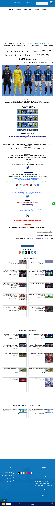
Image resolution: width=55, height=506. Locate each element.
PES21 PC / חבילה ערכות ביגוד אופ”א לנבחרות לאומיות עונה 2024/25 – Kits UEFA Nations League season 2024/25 (11, 284)
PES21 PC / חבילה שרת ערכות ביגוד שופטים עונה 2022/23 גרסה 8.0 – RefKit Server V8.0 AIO (11, 307)
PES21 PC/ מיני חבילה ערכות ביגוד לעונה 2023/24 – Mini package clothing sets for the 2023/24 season (11, 295)
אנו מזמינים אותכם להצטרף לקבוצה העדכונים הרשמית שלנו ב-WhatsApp (27, 188)
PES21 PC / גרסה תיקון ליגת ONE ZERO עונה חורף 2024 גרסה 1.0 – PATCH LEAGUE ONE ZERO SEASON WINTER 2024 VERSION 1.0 (37, 411)
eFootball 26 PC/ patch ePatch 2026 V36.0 (37, 353)
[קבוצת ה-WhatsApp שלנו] (20, 185)
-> (41, 188)
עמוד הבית (44, 9)
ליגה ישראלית (18, 9)
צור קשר (41, 238)
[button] (35, 252)
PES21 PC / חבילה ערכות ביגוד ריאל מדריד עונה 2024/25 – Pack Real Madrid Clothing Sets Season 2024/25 (11, 262)
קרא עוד (43, 495)
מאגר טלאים (37, 9)
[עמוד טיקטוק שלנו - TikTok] (17, 185)
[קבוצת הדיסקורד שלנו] (24, 185)
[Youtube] (26, 473)
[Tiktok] (19, 473)
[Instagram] (29, 473)
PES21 (36, 43)
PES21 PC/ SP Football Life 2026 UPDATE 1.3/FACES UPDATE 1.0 (11, 379)
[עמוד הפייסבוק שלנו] (38, 185)
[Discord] (21, 473)
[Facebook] (31, 473)
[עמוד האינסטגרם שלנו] (34, 185)
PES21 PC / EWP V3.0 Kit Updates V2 (38, 283)
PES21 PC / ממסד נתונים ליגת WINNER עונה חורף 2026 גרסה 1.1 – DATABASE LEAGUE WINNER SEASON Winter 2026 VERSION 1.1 (11, 345)
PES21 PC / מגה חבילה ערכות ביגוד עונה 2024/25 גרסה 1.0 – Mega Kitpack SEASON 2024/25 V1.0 (11, 271)
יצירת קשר (11, 9)
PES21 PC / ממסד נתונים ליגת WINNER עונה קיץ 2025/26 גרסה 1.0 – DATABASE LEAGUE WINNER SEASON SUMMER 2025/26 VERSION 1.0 (37, 370)
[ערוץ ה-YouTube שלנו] (27, 185)
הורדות (30, 9)
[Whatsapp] (24, 473)
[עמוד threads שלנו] (31, 185)
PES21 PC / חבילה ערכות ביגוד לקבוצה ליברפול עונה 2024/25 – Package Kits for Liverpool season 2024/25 (37, 262)
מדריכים (25, 9)
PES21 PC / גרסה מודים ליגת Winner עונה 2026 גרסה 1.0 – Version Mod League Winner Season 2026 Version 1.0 (11, 335)
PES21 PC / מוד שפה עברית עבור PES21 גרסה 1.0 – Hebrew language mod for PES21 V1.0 (37, 335)
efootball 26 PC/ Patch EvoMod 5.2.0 (12, 353)
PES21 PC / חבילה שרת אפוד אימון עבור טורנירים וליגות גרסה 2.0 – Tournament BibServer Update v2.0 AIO (38, 307)
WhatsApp (22, 210)
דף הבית (50, 43)
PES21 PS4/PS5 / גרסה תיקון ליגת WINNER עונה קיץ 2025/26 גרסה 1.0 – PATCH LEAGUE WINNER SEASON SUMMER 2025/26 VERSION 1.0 (11, 370)
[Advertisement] (27, 25)
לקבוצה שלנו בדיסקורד (28, 172)
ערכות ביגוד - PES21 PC (29, 62)
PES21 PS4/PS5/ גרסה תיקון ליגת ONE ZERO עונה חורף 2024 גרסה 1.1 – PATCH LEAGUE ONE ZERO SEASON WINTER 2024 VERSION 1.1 (11, 411)
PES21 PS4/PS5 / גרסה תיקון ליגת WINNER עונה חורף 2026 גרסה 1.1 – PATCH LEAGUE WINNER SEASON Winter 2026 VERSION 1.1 (37, 345)
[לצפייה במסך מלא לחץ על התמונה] (27, 114)
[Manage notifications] (52, 503)
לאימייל (31, 238)
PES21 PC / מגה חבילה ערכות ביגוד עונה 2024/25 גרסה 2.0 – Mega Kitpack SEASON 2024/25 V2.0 (37, 271)
